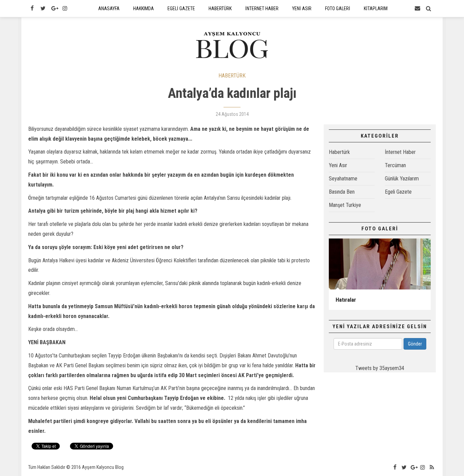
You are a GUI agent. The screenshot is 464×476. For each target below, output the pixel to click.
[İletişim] (417, 8)
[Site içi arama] (428, 8)
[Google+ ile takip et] (54, 8)
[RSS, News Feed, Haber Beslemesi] (432, 467)
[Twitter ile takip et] (43, 8)
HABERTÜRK (232, 75)
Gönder (415, 344)
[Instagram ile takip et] (65, 8)
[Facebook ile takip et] (32, 8)
